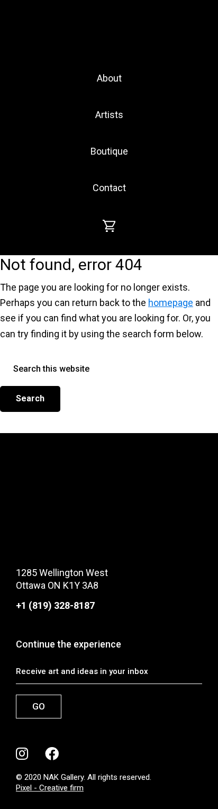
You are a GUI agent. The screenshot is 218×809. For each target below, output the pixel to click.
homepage (170, 302)
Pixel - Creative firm (50, 788)
